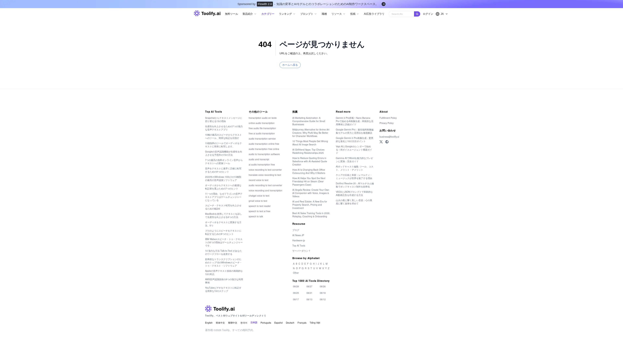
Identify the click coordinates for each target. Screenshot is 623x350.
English (209, 322)
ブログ (295, 230)
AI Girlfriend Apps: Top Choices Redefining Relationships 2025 (308, 151)
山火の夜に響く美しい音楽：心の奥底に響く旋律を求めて (354, 201)
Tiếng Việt (315, 322)
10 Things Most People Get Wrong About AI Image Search (310, 143)
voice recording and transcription (265, 190)
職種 (324, 13)
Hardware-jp (298, 240)
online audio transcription (262, 123)
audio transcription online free (264, 143)
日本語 (253, 322)
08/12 (323, 299)
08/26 (323, 286)
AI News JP (298, 235)
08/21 (309, 292)
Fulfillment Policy (388, 117)
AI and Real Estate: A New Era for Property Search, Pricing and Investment (309, 205)
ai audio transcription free (262, 164)
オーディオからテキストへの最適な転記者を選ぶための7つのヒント (223, 187)
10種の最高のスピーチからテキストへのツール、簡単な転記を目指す (223, 136)
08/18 (323, 292)
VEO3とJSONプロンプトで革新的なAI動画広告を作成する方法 (354, 193)
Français (302, 322)
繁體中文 (232, 322)
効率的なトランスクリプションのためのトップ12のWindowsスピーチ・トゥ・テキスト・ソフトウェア (223, 262)
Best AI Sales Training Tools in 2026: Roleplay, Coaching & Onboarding (311, 214)
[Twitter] (381, 141)
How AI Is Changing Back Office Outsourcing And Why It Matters (308, 171)
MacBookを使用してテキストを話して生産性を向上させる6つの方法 (223, 215)
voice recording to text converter (265, 169)
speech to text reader (260, 206)
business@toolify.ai (389, 136)
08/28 (296, 286)
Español (278, 322)
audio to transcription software (264, 154)
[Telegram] (387, 141)
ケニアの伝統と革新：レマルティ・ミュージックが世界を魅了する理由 (354, 176)
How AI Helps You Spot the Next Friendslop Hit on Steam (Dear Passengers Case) (308, 181)
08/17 (296, 299)
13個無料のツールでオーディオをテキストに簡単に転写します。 (223, 144)
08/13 (309, 299)
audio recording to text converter (265, 185)
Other (296, 272)
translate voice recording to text (265, 174)
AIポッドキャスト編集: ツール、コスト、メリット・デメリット (354, 168)
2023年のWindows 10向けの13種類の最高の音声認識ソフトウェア (223, 178)
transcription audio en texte (263, 117)
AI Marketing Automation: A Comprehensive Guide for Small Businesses (308, 121)
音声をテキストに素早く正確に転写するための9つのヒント (223, 170)
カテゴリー (267, 13)
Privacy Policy (386, 123)
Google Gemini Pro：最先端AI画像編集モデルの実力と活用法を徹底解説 (354, 131)
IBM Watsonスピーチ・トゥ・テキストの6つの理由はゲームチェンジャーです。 (224, 242)
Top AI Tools (298, 245)
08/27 (309, 286)
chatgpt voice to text (259, 195)
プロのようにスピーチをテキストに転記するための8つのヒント (223, 232)
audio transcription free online (264, 149)
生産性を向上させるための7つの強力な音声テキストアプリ (224, 128)
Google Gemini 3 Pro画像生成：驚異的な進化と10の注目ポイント (354, 139)
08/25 (296, 292)
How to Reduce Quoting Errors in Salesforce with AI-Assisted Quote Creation (309, 161)
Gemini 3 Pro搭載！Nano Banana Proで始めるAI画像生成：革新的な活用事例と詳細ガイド (354, 121)
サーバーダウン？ (301, 250)
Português (266, 322)
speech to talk (256, 216)
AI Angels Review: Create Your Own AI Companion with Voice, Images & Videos (310, 193)
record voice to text (258, 180)
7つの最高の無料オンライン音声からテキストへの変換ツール (224, 161)
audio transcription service (262, 138)
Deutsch (290, 322)
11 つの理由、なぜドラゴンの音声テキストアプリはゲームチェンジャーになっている (223, 197)
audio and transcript (259, 159)
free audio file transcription (262, 128)
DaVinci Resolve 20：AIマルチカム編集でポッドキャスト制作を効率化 (355, 185)
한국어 (243, 322)
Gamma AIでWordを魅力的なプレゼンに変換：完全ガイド (354, 159)
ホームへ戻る (290, 65)
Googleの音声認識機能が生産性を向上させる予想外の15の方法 (223, 153)
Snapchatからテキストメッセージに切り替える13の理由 (223, 119)
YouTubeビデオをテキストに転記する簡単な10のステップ (223, 289)
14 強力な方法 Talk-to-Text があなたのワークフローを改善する (223, 252)
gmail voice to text (258, 200)
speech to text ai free (259, 211)
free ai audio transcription (262, 133)
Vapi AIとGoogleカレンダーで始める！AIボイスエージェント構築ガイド (354, 149)
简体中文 (220, 322)
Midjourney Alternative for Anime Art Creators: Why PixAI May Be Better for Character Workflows (310, 133)
